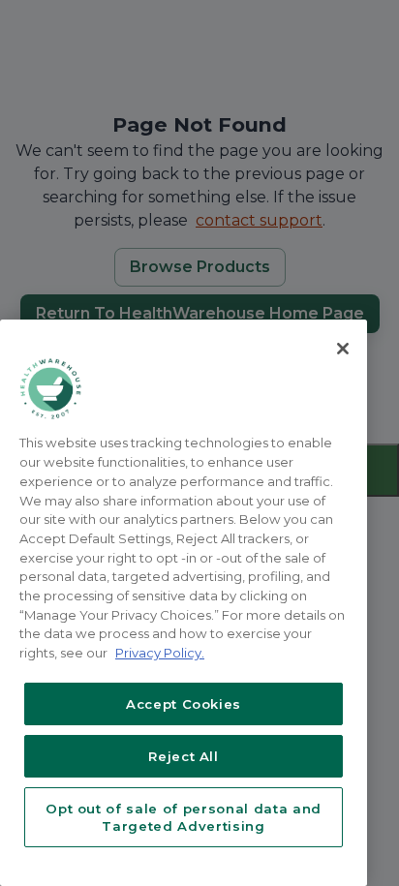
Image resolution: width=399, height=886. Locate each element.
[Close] (343, 348)
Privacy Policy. (159, 652)
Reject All (183, 756)
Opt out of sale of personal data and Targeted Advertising (184, 817)
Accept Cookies (183, 704)
